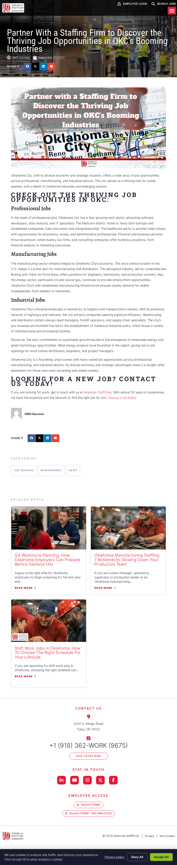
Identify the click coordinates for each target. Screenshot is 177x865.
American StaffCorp (98, 392)
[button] (172, 11)
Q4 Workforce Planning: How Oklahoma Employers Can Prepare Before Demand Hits (47, 560)
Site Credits (167, 836)
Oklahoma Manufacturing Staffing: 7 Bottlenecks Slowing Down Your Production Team (127, 560)
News (73, 470)
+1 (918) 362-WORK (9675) (88, 745)
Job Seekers (24, 470)
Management (51, 470)
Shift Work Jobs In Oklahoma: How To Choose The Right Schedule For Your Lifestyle (48, 653)
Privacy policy (115, 857)
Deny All (137, 857)
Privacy (149, 836)
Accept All (161, 857)
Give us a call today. (122, 397)
